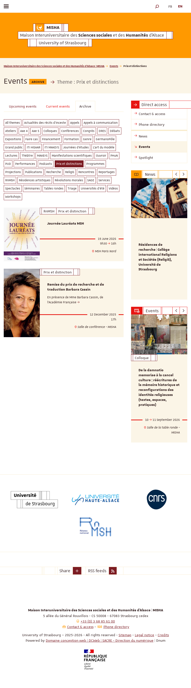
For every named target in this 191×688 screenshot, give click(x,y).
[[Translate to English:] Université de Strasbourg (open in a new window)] (34, 499)
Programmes (95, 164)
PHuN (114, 156)
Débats (115, 131)
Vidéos (113, 188)
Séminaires (32, 188)
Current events (58, 106)
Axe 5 (35, 131)
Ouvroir (101, 156)
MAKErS (42, 156)
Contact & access (80, 627)
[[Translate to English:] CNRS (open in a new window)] (156, 499)
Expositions (13, 139)
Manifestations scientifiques (72, 156)
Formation (71, 139)
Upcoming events (22, 106)
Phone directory (116, 627)
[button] (157, 6)
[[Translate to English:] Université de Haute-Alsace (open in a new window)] (95, 499)
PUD (8, 164)
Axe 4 (24, 131)
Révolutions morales (69, 180)
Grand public (14, 147)
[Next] (183, 174)
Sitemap (125, 635)
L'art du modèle (103, 147)
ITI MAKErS (52, 147)
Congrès (89, 131)
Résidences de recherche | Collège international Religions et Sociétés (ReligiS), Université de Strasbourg (158, 257)
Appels (74, 123)
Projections (13, 172)
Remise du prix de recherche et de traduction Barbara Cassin (75, 287)
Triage (72, 188)
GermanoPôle (105, 139)
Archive (85, 106)
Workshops (13, 197)
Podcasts (45, 164)
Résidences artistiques (34, 180)
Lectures (11, 156)
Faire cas (31, 139)
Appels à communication (101, 123)
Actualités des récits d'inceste (45, 123)
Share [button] (64, 570)
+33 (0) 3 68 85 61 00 (98, 621)
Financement (51, 139)
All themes (12, 123)
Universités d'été (92, 188)
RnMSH (10, 180)
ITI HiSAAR (33, 147)
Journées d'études (76, 147)
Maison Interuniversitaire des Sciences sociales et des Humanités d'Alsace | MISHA (54, 66)
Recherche (53, 172)
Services (104, 180)
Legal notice (144, 635)
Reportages (106, 172)
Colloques (50, 131)
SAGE (90, 180)
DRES (102, 131)
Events (114, 66)
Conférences (70, 131)
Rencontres (86, 172)
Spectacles (12, 188)
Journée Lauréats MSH (65, 223)
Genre (87, 139)
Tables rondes (53, 188)
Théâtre (27, 156)
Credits (163, 635)
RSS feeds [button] (97, 570)
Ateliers (10, 131)
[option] (159, 239)
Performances (25, 164)
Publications (33, 172)
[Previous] (176, 174)
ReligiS (69, 172)
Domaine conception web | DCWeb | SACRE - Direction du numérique (99, 640)
